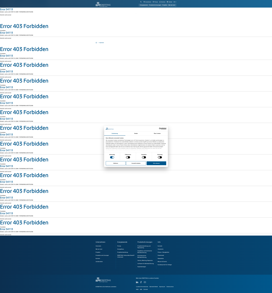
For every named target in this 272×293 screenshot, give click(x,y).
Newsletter (161, 258)
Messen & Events (162, 261)
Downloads (161, 255)
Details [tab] (136, 133)
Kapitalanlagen (141, 266)
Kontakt (160, 246)
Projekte (98, 252)
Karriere (98, 258)
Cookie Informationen (142, 286)
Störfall (145, 289)
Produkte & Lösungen (155, 5)
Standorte (160, 249)
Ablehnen (115, 163)
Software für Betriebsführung (145, 263)
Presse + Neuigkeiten (163, 252)
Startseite (98, 246)
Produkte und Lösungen (102, 255)
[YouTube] (145, 282)
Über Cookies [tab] (157, 133)
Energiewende (144, 5)
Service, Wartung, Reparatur (145, 260)
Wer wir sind (171, 5)
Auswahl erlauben (136, 163)
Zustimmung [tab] (115, 133)
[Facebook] (141, 282)
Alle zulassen (156, 163)
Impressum (162, 286)
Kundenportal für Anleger (165, 264)
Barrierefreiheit (154, 286)
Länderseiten (99, 261)
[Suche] (141, 2)
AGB (137, 289)
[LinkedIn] (137, 282)
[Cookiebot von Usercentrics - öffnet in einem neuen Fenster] (160, 129)
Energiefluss (120, 249)
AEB (141, 289)
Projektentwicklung (122, 252)
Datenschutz (170, 286)
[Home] (103, 4)
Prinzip (119, 246)
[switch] (128, 157)
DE (174, 2)
